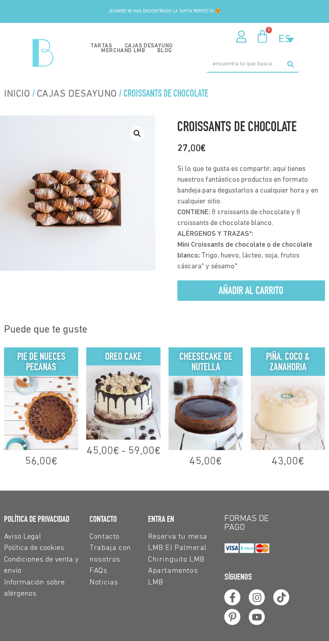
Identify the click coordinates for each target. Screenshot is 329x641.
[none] (286, 39)
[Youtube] (257, 617)
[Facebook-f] (232, 597)
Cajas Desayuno (149, 46)
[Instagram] (257, 597)
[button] (137, 133)
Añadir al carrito (251, 290)
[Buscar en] (290, 64)
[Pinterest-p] (232, 617)
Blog (164, 51)
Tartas (101, 46)
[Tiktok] (281, 597)
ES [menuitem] (284, 39)
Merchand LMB (123, 51)
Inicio (17, 94)
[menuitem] (286, 39)
